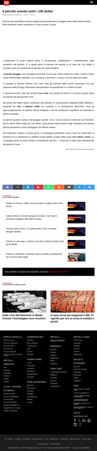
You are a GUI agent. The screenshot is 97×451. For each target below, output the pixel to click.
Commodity (8, 399)
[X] (79, 421)
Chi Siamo (9, 439)
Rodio (6, 379)
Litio (29, 349)
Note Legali (86, 439)
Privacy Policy (42, 444)
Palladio (7, 373)
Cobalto (77, 346)
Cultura (53, 381)
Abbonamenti (37, 439)
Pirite (52, 361)
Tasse (76, 378)
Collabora (27, 439)
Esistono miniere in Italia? (82, 403)
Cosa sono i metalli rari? (82, 389)
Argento (7, 370)
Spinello (53, 364)
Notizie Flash (9, 394)
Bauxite (53, 349)
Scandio (30, 377)
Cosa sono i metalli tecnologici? (82, 396)
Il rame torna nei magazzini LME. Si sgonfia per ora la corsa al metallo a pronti (72, 318)
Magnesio (78, 354)
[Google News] (80, 425)
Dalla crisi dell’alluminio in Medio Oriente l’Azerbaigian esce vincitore (24, 317)
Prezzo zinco (9, 346)
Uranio (30, 352)
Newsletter (54, 439)
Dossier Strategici (11, 397)
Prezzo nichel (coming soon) (13, 354)
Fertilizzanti (32, 346)
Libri (46, 439)
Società (53, 378)
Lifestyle (53, 383)
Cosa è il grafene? (81, 393)
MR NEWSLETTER (58, 272)
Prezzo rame (9, 340)
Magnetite (54, 358)
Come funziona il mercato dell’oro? (81, 399)
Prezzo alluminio (11, 343)
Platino (6, 376)
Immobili (77, 372)
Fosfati (53, 352)
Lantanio (30, 368)
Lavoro (30, 402)
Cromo (76, 349)
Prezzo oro (8, 349)
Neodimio (31, 371)
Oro (5, 367)
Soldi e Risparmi (11, 411)
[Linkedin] (84, 421)
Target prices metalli (12, 408)
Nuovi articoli (75, 439)
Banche (77, 366)
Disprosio (31, 366)
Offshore (53, 375)
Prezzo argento (10, 352)
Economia (31, 388)
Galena (53, 355)
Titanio (76, 352)
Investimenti (32, 397)
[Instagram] (75, 425)
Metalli (30, 399)
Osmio (6, 382)
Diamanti (77, 375)
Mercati (30, 385)
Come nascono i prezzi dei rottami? (83, 407)
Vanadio (77, 343)
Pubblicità (64, 439)
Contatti (18, 439)
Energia (30, 394)
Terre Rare (78, 340)
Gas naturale (32, 343)
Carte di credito (80, 369)
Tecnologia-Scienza (58, 372)
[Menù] (91, 2)
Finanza (30, 391)
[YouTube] (89, 421)
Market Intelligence (11, 405)
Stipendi (77, 381)
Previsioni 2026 (10, 402)
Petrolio (30, 340)
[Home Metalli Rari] (6, 5)
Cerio (29, 363)
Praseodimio (32, 374)
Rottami (30, 354)
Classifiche (55, 386)
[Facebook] (75, 421)
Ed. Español (55, 444)
